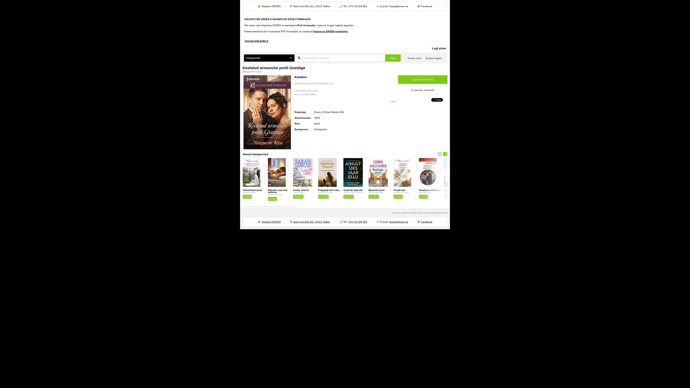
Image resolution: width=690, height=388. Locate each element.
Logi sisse (439, 48)
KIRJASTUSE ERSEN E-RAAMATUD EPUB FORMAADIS (277, 19)
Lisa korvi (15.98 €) (423, 79)
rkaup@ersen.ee (398, 6)
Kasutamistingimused (435, 212)
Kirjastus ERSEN (271, 6)
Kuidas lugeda (434, 58)
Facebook (426, 6)
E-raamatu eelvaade (422, 90)
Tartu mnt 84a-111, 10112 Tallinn (311, 6)
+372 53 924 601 (357, 6)
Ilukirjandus (320, 129)
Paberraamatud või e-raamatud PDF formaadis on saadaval (296, 31)
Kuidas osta (414, 58)
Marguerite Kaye (252, 71)
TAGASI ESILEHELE (256, 41)
